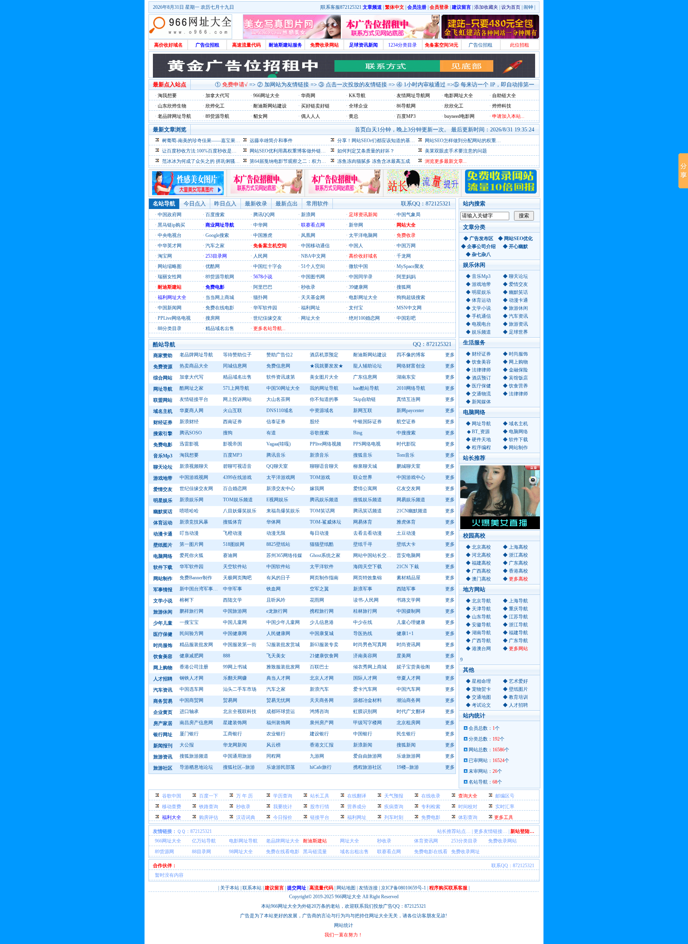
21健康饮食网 (324, 656)
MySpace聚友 (410, 266)
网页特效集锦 (367, 577)
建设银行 (319, 734)
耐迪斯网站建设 (370, 355)
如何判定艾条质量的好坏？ (366, 151)
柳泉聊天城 (365, 466)
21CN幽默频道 (412, 511)
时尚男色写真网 (370, 644)
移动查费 (171, 806)
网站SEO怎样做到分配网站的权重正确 (465, 140)
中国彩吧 (406, 318)
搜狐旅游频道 (194, 756)
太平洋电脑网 (363, 235)
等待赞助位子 (237, 355)
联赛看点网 (389, 851)
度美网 (404, 656)
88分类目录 (170, 328)
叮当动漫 (189, 533)
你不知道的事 (324, 399)
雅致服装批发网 (283, 667)
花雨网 (317, 600)
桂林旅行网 (365, 611)
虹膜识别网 (365, 711)
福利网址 (310, 308)
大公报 (187, 745)
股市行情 (319, 806)
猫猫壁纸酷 (322, 544)
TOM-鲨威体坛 (325, 522)
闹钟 (528, 7)
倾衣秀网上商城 (370, 667)
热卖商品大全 (194, 366)
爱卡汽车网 (365, 689)
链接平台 (319, 817)
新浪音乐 (319, 455)
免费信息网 (278, 366)
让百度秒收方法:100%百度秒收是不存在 (204, 151)
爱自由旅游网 (367, 756)
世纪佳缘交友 (267, 318)
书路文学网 (408, 600)
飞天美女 (275, 656)
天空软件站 (235, 566)
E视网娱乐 (277, 499)
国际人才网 (365, 678)
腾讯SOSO (191, 433)
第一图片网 (191, 544)
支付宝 (356, 308)
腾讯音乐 (275, 455)
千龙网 (404, 256)
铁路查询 (208, 806)
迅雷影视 (189, 444)
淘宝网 (165, 256)
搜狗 (228, 433)
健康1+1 (405, 633)
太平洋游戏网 (280, 477)
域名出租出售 (354, 851)
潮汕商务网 (408, 700)
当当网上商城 (219, 297)
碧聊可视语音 (237, 466)
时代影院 (406, 444)
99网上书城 (235, 667)
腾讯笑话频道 (367, 511)
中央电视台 (170, 235)
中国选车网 (191, 689)
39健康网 (358, 287)
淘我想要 (189, 455)
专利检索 (430, 806)
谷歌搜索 (319, 433)
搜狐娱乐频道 (367, 499)
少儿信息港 (322, 622)
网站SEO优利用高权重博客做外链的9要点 (294, 151)
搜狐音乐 (362, 455)
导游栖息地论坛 (196, 767)
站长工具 (319, 796)
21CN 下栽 (408, 566)
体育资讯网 (426, 841)
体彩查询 (467, 817)
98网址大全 (241, 851)
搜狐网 (404, 287)
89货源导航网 (219, 276)
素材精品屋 (408, 577)
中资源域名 (322, 410)
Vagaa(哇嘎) (278, 444)
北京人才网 (322, 678)
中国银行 (362, 734)
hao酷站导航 (366, 388)
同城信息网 (235, 366)
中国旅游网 (235, 611)
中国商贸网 (191, 700)
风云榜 (273, 745)
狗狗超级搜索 (411, 297)
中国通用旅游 (237, 756)
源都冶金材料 (367, 700)
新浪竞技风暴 (194, 522)
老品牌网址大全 (282, 841)
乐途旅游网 (408, 756)
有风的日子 (278, 577)
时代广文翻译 (411, 711)
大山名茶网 (278, 399)
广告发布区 (481, 238)
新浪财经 (189, 421)
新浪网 (308, 214)
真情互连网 (408, 399)
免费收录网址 (465, 851)
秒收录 (308, 287)
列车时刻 (393, 817)
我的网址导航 (324, 388)
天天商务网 (322, 700)
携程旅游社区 (367, 767)
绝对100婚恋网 (364, 318)
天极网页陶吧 (237, 577)
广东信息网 (365, 377)
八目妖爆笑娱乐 (239, 511)
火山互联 (232, 410)
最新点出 (287, 204)
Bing (357, 433)
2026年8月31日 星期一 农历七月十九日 (193, 7)
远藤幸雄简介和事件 (271, 140)
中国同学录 (361, 276)
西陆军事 (406, 589)
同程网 (273, 756)
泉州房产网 (322, 722)
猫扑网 (260, 297)
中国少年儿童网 (283, 622)
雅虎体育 (406, 522)
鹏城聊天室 (408, 466)
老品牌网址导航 (196, 355)
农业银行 (275, 734)
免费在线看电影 (282, 851)
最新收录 (256, 204)
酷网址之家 (191, 388)
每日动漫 (319, 533)
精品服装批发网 (196, 644)
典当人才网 (278, 678)
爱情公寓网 (365, 488)
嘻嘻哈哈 (189, 511)
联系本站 (252, 888)
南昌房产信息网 (196, 722)
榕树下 (187, 600)
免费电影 (430, 817)
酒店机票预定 (324, 355)
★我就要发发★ (326, 366)
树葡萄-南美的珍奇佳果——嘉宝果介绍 (203, 140)
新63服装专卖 (324, 644)
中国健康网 (235, 633)
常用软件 (317, 204)
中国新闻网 (170, 308)
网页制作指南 (324, 577)
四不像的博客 (411, 355)
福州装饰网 (278, 722)
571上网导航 (236, 388)
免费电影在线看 (431, 851)
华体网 (273, 522)
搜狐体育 (232, 522)
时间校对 (467, 806)
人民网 (260, 256)
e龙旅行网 (276, 611)
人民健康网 (278, 633)
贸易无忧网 (278, 700)
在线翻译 (356, 796)
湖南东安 (406, 377)
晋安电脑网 (408, 555)
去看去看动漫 (367, 533)
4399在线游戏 (237, 477)
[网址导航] (188, 193)
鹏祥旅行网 (191, 611)
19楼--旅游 (408, 767)
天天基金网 (313, 297)
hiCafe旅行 (321, 767)
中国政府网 (170, 214)
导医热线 (362, 633)
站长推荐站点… (454, 831)
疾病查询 (393, 806)
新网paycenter (410, 410)
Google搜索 (217, 235)
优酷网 (212, 266)
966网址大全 (168, 841)
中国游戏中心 (411, 477)
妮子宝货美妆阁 (413, 667)
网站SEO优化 (518, 238)
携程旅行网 (322, 611)
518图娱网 (233, 544)
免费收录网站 (502, 841)
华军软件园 (265, 308)
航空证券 (406, 421)
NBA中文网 (313, 256)
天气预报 (393, 796)
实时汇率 (504, 806)
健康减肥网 (191, 656)
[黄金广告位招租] (344, 192)
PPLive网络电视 (174, 318)
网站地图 (346, 888)
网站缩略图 (170, 266)
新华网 (356, 225)
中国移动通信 (315, 245)
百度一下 (208, 796)
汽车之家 (215, 245)
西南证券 (232, 421)
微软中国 (358, 266)
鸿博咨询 (319, 711)
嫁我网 (317, 488)
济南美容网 (365, 656)
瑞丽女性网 (170, 276)
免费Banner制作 (196, 577)
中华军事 (232, 589)
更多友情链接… (490, 831)
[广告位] (266, 192)
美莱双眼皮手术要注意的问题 (456, 151)
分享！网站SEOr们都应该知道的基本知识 (380, 140)
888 (226, 656)
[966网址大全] (190, 26)
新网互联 (362, 410)
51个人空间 (313, 266)
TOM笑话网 (322, 511)
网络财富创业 (411, 366)
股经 (314, 421)
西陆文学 (232, 600)
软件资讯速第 (280, 377)
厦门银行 (189, 734)
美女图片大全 (324, 377)
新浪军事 (362, 589)
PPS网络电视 (367, 444)
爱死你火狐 (191, 555)
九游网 (317, 756)
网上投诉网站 (237, 399)
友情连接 (368, 888)
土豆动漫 (406, 533)
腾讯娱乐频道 (324, 499)
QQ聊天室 (277, 466)
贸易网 (230, 700)
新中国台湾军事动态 (200, 589)
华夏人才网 (408, 678)
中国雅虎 (262, 235)
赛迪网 (230, 555)
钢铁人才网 (191, 678)
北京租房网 (408, 722)
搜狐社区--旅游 (239, 767)
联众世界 (362, 477)
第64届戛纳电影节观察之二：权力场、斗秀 (295, 161)
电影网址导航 (243, 841)
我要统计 (282, 806)
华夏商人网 (191, 410)
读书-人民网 (366, 600)
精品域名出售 (219, 328)
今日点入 (195, 204)
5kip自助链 (364, 399)
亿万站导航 (204, 841)
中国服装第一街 (239, 644)
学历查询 (282, 796)
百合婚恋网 (235, 488)
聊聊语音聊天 (324, 466)
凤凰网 (308, 235)
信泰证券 (275, 421)
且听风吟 (275, 600)
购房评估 (208, 817)
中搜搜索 (406, 433)
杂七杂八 (481, 254)
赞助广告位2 (279, 355)
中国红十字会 (267, 266)
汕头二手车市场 (239, 689)
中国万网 (406, 245)
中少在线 (362, 622)
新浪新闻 (362, 745)
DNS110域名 (279, 410)
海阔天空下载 (367, 566)
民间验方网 (191, 633)
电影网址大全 (363, 297)
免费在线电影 (219, 308)
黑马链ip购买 (171, 225)
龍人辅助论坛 (367, 366)
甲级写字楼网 (367, 722)
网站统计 (343, 925)
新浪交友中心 (280, 488)
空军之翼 (319, 589)
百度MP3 (232, 455)
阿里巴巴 (262, 287)
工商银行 (232, 734)
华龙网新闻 (235, 745)
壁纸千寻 (362, 544)
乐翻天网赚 (235, 678)
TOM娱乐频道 (238, 499)
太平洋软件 (322, 566)
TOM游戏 (320, 477)
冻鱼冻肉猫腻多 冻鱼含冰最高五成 (373, 161)
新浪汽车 (319, 689)
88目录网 (201, 851)
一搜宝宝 (189, 622)
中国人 (356, 245)
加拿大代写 (191, 377)
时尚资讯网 (408, 644)
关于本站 (229, 888)
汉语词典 (245, 817)
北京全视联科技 (239, 711)
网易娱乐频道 (411, 499)
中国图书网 (313, 276)
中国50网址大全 (283, 388)
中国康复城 (322, 633)
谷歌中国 (171, 796)
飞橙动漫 (232, 533)
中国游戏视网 (194, 477)
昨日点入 (225, 204)
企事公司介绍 (481, 246)
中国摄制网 (408, 611)
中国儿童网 (235, 622)
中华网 (260, 225)
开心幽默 (518, 246)
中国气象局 (408, 214)
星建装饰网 (235, 722)
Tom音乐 (405, 455)
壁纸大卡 (406, 544)
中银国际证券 (367, 421)
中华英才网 (170, 245)
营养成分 (356, 806)
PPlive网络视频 (325, 444)
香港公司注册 (194, 667)
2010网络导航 (411, 388)
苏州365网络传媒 (284, 555)
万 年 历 (244, 796)
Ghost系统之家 (325, 555)
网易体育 (362, 522)
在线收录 (430, 796)
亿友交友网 (408, 488)
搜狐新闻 (406, 745)
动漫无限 (275, 533)
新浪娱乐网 (191, 499)
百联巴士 (319, 667)
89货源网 (164, 851)
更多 (450, 355)
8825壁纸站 (278, 544)
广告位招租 (481, 45)
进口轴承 (189, 711)
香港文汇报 (322, 745)
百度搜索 (215, 214)
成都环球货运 (280, 711)
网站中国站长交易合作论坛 (373, 555)
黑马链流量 (315, 851)
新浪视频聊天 (194, 466)
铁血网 (273, 589)
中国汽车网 (408, 689)
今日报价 (282, 817)
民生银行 (406, 734)
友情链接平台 (194, 399)
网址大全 (310, 318)
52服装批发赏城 (283, 644)
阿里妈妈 (406, 276)
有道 (271, 433)
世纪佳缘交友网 (196, 488)
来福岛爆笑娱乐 (283, 511)
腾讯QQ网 (264, 214)
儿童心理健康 (411, 622)
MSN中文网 (409, 308)
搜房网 (212, 318)
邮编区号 (504, 796)
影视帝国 (232, 444)
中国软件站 (278, 566)
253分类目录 (464, 841)
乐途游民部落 (280, 767)
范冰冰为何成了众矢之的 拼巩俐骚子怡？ (205, 161)
